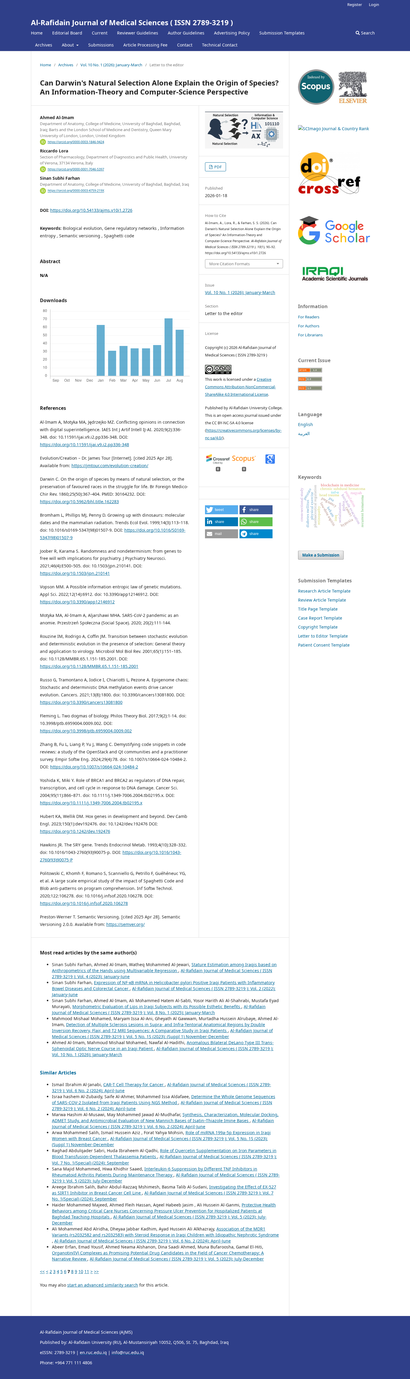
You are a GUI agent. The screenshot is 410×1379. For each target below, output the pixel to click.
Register (354, 4)
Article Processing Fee (145, 45)
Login (374, 4)
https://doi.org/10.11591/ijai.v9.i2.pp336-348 (84, 444)
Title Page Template (318, 609)
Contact (184, 45)
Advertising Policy (232, 33)
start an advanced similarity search (102, 1285)
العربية (304, 433)
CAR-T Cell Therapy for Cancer (134, 1084)
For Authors (308, 326)
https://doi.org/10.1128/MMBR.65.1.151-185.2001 (89, 666)
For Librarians (310, 335)
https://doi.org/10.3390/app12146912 (77, 602)
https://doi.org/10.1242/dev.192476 (75, 831)
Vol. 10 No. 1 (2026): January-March (111, 65)
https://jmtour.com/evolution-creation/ (109, 465)
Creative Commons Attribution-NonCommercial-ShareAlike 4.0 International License (240, 387)
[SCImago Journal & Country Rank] (333, 128)
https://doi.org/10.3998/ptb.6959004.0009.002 (86, 731)
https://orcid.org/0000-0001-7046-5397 (76, 169)
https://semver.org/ (125, 924)
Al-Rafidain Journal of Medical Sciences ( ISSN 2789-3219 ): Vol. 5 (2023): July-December (177, 1259)
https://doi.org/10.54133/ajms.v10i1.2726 (91, 210)
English (305, 424)
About (68, 45)
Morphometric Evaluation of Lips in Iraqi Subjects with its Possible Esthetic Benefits (156, 1006)
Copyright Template (318, 627)
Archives (43, 45)
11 (86, 1271)
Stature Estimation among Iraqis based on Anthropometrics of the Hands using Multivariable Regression (164, 967)
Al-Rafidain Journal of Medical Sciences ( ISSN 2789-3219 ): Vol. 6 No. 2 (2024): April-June (163, 1123)
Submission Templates (282, 33)
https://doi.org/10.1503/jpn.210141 (75, 573)
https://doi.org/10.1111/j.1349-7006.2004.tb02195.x (91, 803)
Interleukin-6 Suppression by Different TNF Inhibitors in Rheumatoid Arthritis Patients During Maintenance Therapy (154, 1172)
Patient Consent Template (324, 645)
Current (99, 33)
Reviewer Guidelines (137, 33)
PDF (217, 167)
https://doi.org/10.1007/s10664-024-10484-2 (94, 767)
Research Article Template (324, 591)
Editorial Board (67, 33)
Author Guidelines (186, 33)
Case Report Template (320, 618)
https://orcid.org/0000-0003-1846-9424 (76, 142)
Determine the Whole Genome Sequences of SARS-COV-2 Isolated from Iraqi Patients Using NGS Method (163, 1099)
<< (42, 1271)
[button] (221, 509)
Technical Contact (219, 45)
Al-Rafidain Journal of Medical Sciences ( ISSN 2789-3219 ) (132, 22)
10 (80, 1271)
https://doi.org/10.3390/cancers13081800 (81, 702)
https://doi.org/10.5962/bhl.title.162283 (79, 501)
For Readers (308, 317)
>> (96, 1271)
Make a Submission (320, 555)
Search (367, 33)
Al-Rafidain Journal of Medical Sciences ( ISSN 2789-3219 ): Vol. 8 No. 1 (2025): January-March (159, 1009)
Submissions (101, 45)
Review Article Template (322, 600)
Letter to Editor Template (323, 636)
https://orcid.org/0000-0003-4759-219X (76, 191)
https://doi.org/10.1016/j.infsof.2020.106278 (84, 903)
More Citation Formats (229, 263)
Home (37, 33)
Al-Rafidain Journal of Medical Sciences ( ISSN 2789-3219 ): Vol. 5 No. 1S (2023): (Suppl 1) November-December (162, 1033)
